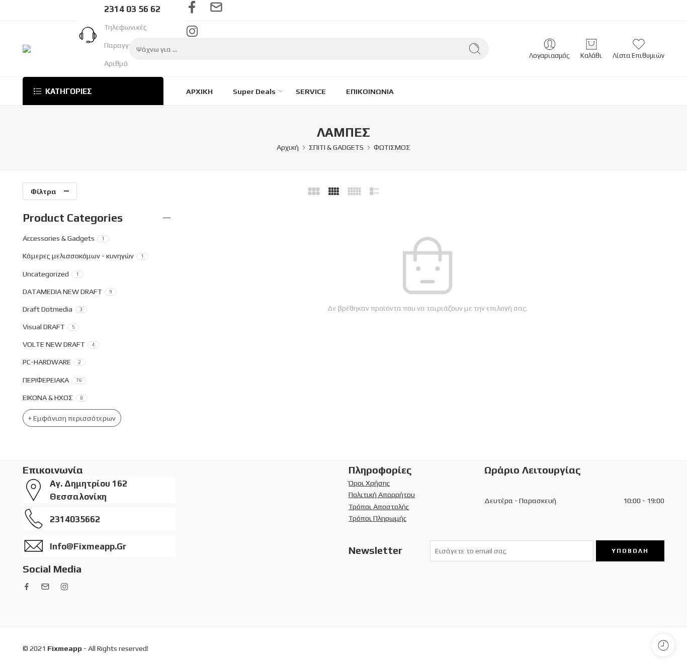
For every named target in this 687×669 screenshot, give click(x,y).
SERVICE (311, 91)
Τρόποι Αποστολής (379, 506)
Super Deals (254, 91)
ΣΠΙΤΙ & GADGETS (336, 147)
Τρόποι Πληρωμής (378, 518)
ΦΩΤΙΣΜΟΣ (392, 147)
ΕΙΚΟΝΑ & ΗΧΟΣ (53, 397)
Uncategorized (51, 273)
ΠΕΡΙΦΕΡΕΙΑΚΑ (52, 379)
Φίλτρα (43, 191)
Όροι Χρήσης (369, 483)
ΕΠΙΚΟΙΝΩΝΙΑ (370, 91)
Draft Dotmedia (52, 309)
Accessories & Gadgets (64, 238)
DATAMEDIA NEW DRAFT (67, 291)
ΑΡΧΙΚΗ (199, 91)
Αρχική (288, 147)
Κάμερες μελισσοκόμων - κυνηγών (83, 255)
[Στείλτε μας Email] (216, 7)
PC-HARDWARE (52, 361)
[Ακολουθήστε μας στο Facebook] (192, 7)
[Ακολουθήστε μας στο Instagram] (64, 586)
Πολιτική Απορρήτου (382, 494)
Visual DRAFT (49, 326)
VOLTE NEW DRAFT (59, 344)
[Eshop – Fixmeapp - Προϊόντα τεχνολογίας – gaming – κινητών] (56, 49)
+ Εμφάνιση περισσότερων (72, 418)
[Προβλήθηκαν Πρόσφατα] (663, 645)
